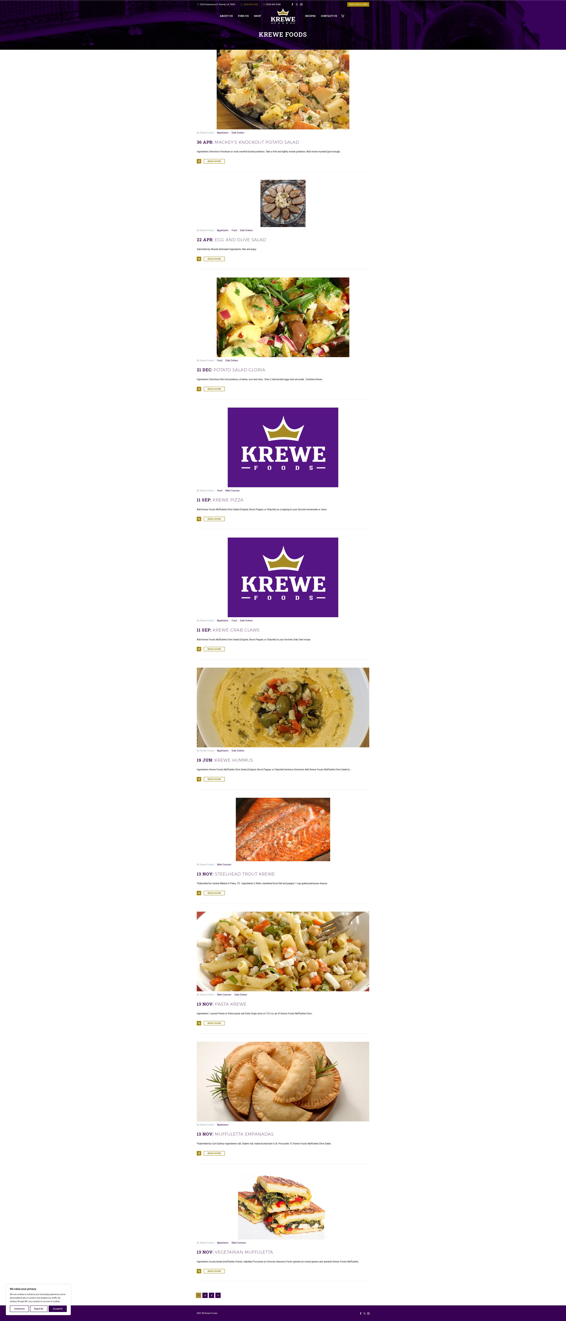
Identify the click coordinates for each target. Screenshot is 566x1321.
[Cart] (343, 15)
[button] (199, 161)
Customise (19, 1309)
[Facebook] (292, 4)
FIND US (243, 15)
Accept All (57, 1309)
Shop (257, 15)
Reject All (38, 1309)
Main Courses (232, 490)
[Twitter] (297, 4)
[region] (38, 1299)
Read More (214, 161)
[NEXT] (218, 1295)
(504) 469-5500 (251, 4)
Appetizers (222, 132)
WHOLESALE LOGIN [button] (358, 4)
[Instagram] (301, 4)
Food (234, 230)
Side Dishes (238, 132)
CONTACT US (329, 15)
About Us (226, 15)
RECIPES (310, 15)
